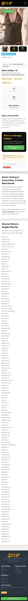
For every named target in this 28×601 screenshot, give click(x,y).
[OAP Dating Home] (7, 3)
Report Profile (7, 167)
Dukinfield (6, 336)
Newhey (6, 447)
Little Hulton (6, 417)
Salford (5, 482)
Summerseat (6, 502)
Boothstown (7, 271)
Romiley (5, 472)
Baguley (6, 259)
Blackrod (5, 266)
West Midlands (18, 571)
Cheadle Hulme (7, 306)
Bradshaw (6, 276)
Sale (5, 479)
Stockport (6, 497)
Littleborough (7, 420)
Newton (5, 449)
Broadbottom (7, 283)
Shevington (6, 487)
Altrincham (6, 241)
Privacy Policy (4, 582)
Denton (6, 326)
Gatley (5, 355)
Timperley (6, 506)
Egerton (5, 340)
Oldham (6, 452)
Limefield (6, 415)
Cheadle (6, 303)
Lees (5, 407)
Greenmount (7, 368)
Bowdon (5, 274)
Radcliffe (6, 462)
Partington (6, 454)
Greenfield (6, 365)
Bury (5, 296)
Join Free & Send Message (14, 147)
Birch (5, 264)
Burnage (6, 293)
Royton (5, 474)
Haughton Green (8, 380)
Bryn (5, 291)
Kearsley (6, 405)
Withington (6, 536)
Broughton (6, 288)
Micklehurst (6, 432)
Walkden (5, 514)
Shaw (5, 484)
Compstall (6, 316)
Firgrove (5, 348)
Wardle (5, 521)
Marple (5, 430)
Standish (6, 494)
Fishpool (5, 350)
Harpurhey (5, 75)
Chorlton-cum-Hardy (8, 311)
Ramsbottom (6, 464)
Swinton (6, 504)
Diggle (5, 331)
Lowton (5, 425)
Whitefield (6, 529)
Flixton (5, 353)
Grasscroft (6, 363)
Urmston (6, 511)
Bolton (5, 269)
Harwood (6, 378)
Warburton (6, 519)
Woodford (6, 539)
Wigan (5, 531)
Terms (2, 580)
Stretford (6, 499)
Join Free (3, 577)
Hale (5, 370)
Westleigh (6, 526)
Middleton (6, 435)
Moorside (6, 440)
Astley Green (7, 251)
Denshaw (6, 323)
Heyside (6, 385)
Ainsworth (6, 239)
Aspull (5, 249)
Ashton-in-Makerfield (9, 244)
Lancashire (17, 573)
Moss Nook (6, 442)
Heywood (6, 388)
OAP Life (3, 573)
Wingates (6, 534)
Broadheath (7, 286)
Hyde (5, 400)
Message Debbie (15, 598)
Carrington (6, 298)
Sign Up (4, 592)
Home (5, 64)
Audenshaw (6, 256)
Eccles (5, 338)
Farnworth (6, 345)
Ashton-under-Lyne (8, 246)
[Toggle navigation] (25, 3)
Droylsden (6, 333)
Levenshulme (7, 412)
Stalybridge (6, 492)
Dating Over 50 (4, 569)
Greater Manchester (17, 64)
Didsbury (6, 328)
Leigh (5, 410)
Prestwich (6, 459)
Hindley (5, 390)
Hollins (5, 395)
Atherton (6, 254)
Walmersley (6, 516)
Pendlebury (6, 457)
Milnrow (5, 437)
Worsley (6, 541)
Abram (5, 236)
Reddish (6, 467)
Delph (5, 321)
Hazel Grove (7, 383)
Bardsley (6, 261)
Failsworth (6, 343)
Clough (5, 313)
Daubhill (6, 318)
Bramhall (6, 279)
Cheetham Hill (7, 308)
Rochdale (6, 469)
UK (10, 64)
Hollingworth (6, 392)
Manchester (7, 427)
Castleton (6, 301)
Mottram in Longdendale (9, 445)
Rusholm (6, 477)
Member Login (4, 579)
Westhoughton (7, 524)
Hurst (5, 397)
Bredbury (6, 281)
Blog (2, 571)
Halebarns (6, 373)
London (5, 422)
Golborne (6, 358)
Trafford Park (7, 509)
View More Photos (9, 54)
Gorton (6, 360)
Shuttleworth (6, 489)
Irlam (5, 402)
